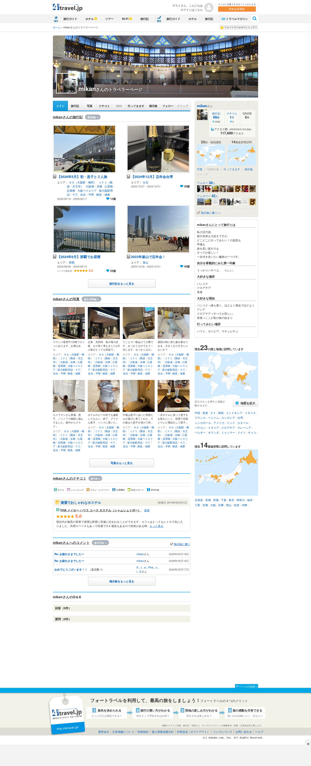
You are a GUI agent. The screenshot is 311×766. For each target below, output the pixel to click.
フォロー (167, 106)
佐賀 (236, 505)
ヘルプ (259, 732)
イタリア (213, 428)
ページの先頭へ (248, 686)
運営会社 (103, 732)
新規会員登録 (237, 9)
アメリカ (218, 423)
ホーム (57, 27)
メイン (60, 106)
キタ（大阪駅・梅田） (82, 182)
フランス (200, 418)
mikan (140, 554)
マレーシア (244, 428)
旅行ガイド (70, 19)
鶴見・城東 (103, 195)
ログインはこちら (192, 10)
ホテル (89, 19)
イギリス (250, 413)
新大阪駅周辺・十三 (69, 369)
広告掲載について (123, 732)
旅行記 (144, 19)
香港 (147, 510)
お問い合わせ (243, 732)
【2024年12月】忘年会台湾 (152, 176)
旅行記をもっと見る (121, 283)
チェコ (252, 432)
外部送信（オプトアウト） (193, 732)
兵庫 (221, 505)
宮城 (208, 500)
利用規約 (143, 732)
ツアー (109, 19)
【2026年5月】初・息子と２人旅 (82, 176)
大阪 (213, 505)
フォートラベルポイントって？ (240, 27)
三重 (197, 505)
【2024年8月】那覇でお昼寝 (78, 256)
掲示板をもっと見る (121, 581)
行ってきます (136, 106)
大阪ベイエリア (87, 190)
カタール (242, 423)
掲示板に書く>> (211, 213)
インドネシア (234, 413)
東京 (231, 500)
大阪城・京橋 (94, 186)
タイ (213, 413)
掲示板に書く (182, 544)
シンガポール (203, 423)
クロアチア (228, 428)
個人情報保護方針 (163, 732)
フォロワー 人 (207, 196)
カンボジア (228, 418)
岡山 (228, 505)
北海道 (199, 500)
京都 (205, 505)
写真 (89, 106)
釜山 (145, 262)
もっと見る (156, 526)
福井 (250, 500)
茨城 (216, 500)
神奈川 (241, 500)
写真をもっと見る (122, 463)
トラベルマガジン (237, 19)
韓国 (221, 413)
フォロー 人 (206, 183)
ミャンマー (228, 432)
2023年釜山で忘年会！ (148, 256)
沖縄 (244, 505)
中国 (197, 413)
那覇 (71, 262)
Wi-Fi (125, 19)
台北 (145, 182)
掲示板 (153, 106)
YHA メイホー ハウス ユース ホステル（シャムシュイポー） (100, 510)
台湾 (240, 418)
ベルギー (200, 432)
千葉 (223, 500)
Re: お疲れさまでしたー (69, 554)
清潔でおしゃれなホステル (81, 502)
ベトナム (213, 418)
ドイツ (241, 432)
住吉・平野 (87, 195)
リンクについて (222, 732)
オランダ (213, 432)
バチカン (200, 428)
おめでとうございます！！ (70, 569)
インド (231, 423)
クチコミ (104, 106)
